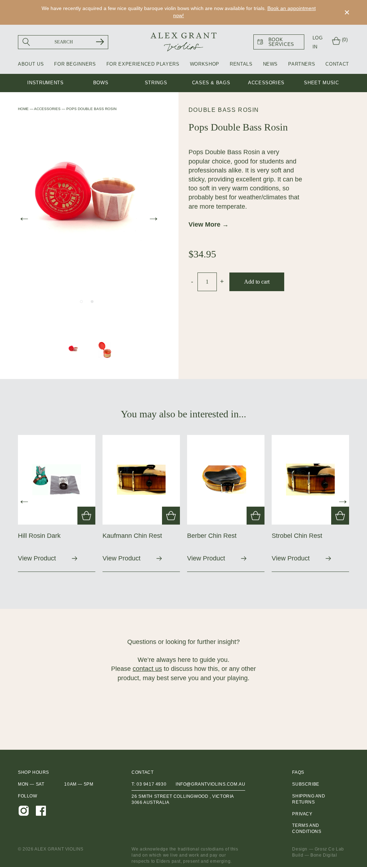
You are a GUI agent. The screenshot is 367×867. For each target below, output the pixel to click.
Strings (156, 82)
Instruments (45, 82)
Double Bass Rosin (224, 110)
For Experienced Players (143, 64)
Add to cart (257, 282)
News (270, 64)
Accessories (266, 82)
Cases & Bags (211, 82)
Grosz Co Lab (329, 849)
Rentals (241, 64)
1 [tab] (81, 301)
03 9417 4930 (151, 784)
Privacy (302, 813)
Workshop (204, 64)
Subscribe (305, 784)
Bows (101, 82)
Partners (301, 64)
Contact (337, 64)
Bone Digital (323, 855)
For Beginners (75, 64)
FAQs (298, 772)
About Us (31, 64)
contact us (147, 668)
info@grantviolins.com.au (210, 784)
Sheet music (321, 82)
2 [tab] (92, 301)
